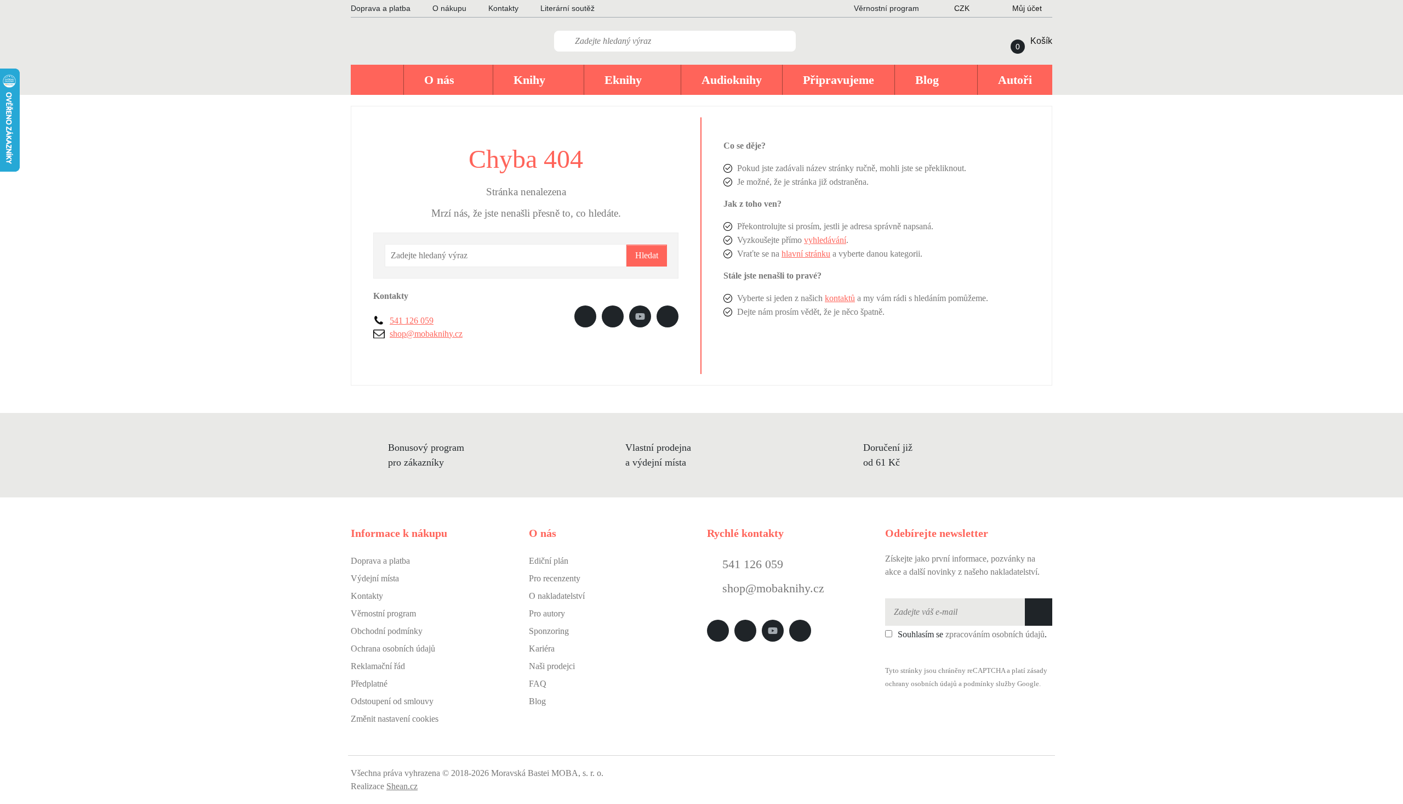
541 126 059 (412, 320)
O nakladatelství (557, 596)
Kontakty (503, 8)
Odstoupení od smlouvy (392, 701)
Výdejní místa (375, 578)
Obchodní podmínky (387, 631)
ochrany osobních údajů (921, 684)
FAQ (537, 683)
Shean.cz (402, 786)
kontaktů (840, 298)
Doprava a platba (380, 8)
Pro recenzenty (554, 578)
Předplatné (369, 683)
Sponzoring (549, 631)
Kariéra (542, 648)
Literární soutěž (567, 8)
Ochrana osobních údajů (393, 648)
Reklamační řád (378, 666)
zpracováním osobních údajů (995, 634)
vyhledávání (825, 240)
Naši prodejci (552, 666)
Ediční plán (548, 560)
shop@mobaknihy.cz (426, 333)
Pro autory (547, 613)
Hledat (646, 255)
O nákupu (449, 8)
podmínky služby (989, 684)
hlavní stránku (806, 253)
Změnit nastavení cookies (394, 718)
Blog (537, 701)
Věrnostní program (383, 613)
